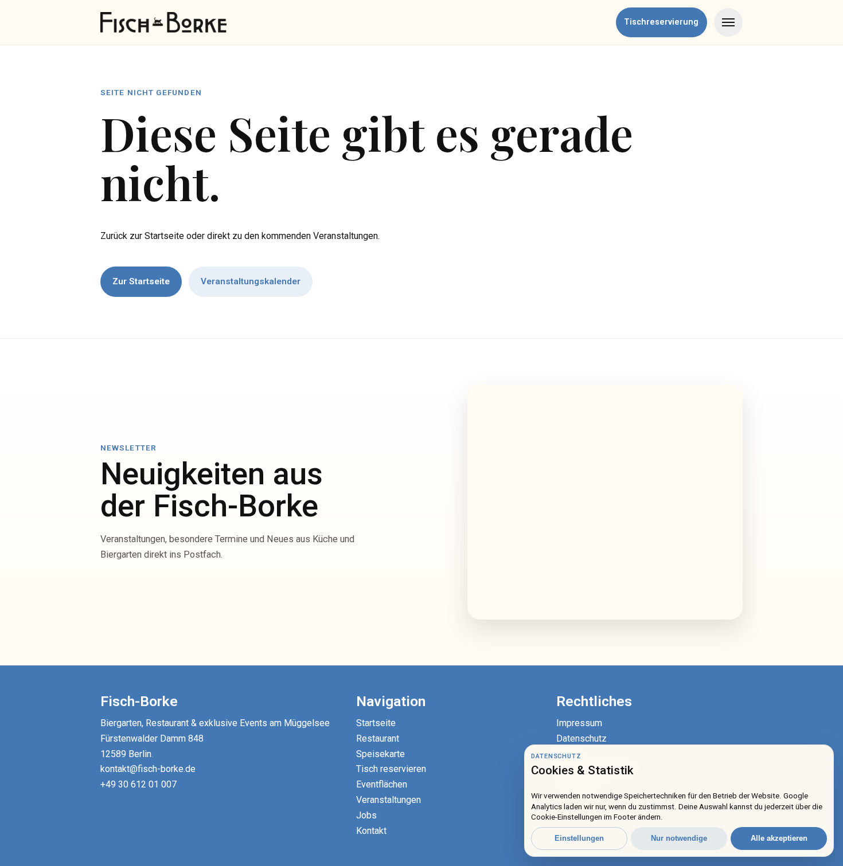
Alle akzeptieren (779, 838)
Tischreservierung (661, 22)
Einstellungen (579, 838)
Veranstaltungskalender (250, 281)
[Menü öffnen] (728, 22)
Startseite (376, 723)
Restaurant (377, 738)
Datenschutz (581, 738)
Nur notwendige (679, 838)
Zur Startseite (141, 281)
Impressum (579, 723)
